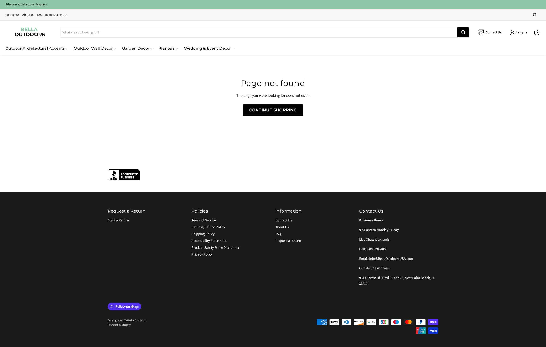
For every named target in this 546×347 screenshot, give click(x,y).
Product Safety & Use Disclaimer (215, 247)
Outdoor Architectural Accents (35, 48)
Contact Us (12, 15)
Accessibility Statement (209, 240)
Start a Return (118, 220)
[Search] (463, 32)
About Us (28, 15)
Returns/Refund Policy (208, 227)
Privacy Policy (202, 254)
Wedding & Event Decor (208, 48)
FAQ (39, 15)
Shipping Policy (203, 233)
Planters (167, 48)
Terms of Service (204, 220)
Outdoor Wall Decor (94, 48)
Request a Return (56, 15)
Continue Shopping (273, 110)
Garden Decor (136, 48)
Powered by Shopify (119, 325)
